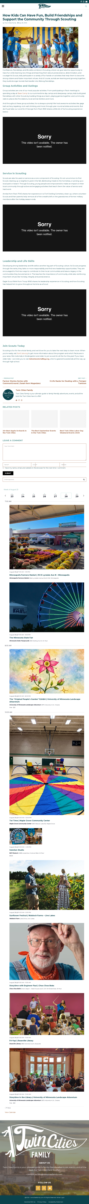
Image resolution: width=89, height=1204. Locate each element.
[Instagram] (44, 1188)
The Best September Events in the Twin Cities (43, 432)
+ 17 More (8, 1108)
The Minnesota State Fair (21, 638)
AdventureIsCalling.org (39, 359)
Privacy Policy (41, 1202)
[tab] (12, 495)
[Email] (49, 1188)
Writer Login (60, 1197)
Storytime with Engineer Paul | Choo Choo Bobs (31, 986)
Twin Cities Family (10, 23)
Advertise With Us (29, 1202)
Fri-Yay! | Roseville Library (21, 1041)
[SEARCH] (84, 479)
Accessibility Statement (56, 1202)
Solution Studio (16, 850)
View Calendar (10, 1112)
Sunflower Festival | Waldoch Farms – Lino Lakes (32, 916)
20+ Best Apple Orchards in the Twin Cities (14, 432)
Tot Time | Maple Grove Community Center (29, 821)
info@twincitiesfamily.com (50, 1174)
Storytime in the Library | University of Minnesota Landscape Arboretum (43, 1097)
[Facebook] (38, 1188)
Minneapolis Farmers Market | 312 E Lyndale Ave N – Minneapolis (39, 575)
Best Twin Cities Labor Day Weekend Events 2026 (71, 432)
